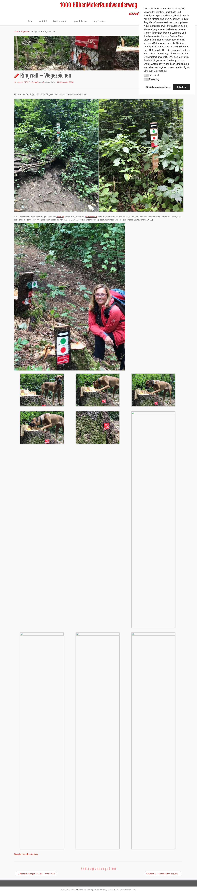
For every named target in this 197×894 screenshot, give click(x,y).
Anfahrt (43, 20)
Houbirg (60, 216)
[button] (146, 75)
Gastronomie (59, 20)
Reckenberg (91, 216)
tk (43, 82)
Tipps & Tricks (79, 20)
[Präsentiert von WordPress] (106, 889)
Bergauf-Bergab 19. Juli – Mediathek (36, 873)
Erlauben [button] (181, 87)
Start (30, 20)
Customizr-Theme (129, 890)
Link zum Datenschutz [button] (155, 71)
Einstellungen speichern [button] (158, 87)
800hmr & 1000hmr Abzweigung (163, 873)
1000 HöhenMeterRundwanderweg (98, 5)
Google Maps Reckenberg (26, 853)
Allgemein (25, 31)
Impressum (99, 20)
